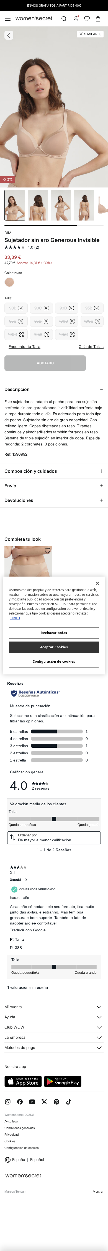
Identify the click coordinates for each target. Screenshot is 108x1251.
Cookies (9, 1141)
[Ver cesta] (98, 19)
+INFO (15, 618)
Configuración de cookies (21, 1148)
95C (16, 319)
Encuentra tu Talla (24, 346)
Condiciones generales (19, 1128)
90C (41, 306)
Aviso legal (11, 1121)
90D (66, 306)
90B (16, 306)
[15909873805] (47, 550)
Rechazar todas (54, 633)
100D (16, 333)
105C (66, 333)
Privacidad (11, 1134)
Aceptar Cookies (54, 647)
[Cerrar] (97, 583)
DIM (7, 232)
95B (92, 306)
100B (66, 319)
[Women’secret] (34, 18)
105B (41, 333)
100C (92, 319)
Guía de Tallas (91, 346)
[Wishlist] (86, 18)
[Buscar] (64, 19)
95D (41, 319)
